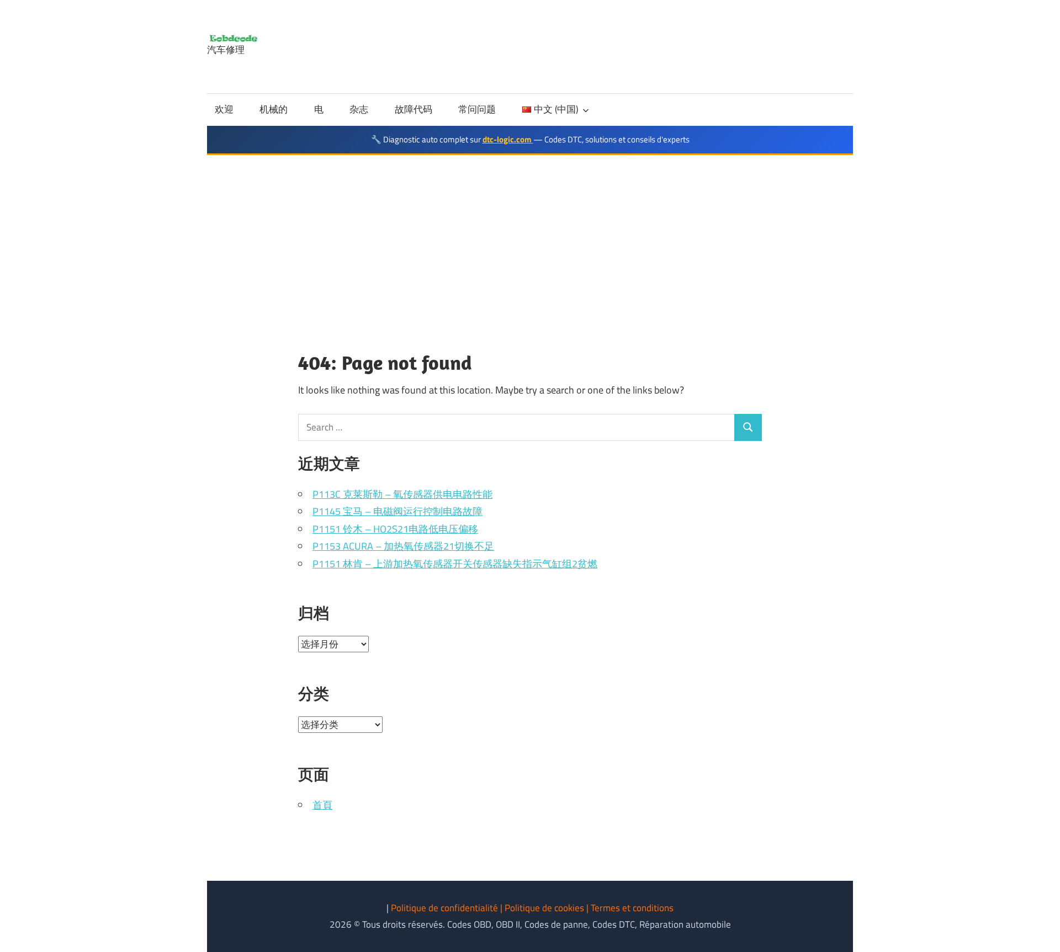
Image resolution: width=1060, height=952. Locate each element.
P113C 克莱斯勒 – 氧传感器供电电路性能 (402, 494)
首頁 (322, 804)
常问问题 (477, 109)
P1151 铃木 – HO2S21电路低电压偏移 (395, 529)
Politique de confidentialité (445, 908)
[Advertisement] (530, 238)
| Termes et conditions (630, 908)
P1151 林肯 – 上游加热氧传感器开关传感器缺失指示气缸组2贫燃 (454, 563)
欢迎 (224, 109)
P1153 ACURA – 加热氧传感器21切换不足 (403, 546)
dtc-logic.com (508, 139)
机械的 (273, 109)
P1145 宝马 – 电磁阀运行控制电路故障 (397, 511)
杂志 (358, 109)
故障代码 (413, 109)
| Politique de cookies (543, 908)
